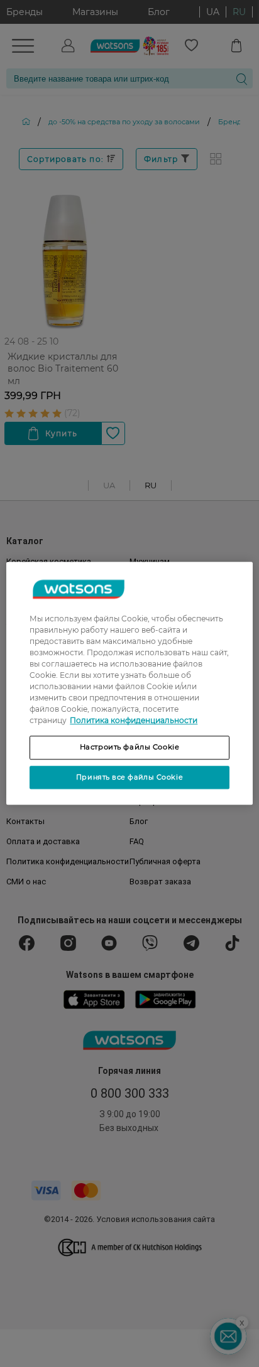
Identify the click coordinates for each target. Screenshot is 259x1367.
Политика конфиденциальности (133, 720)
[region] (129, 683)
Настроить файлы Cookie (130, 746)
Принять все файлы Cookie (129, 777)
